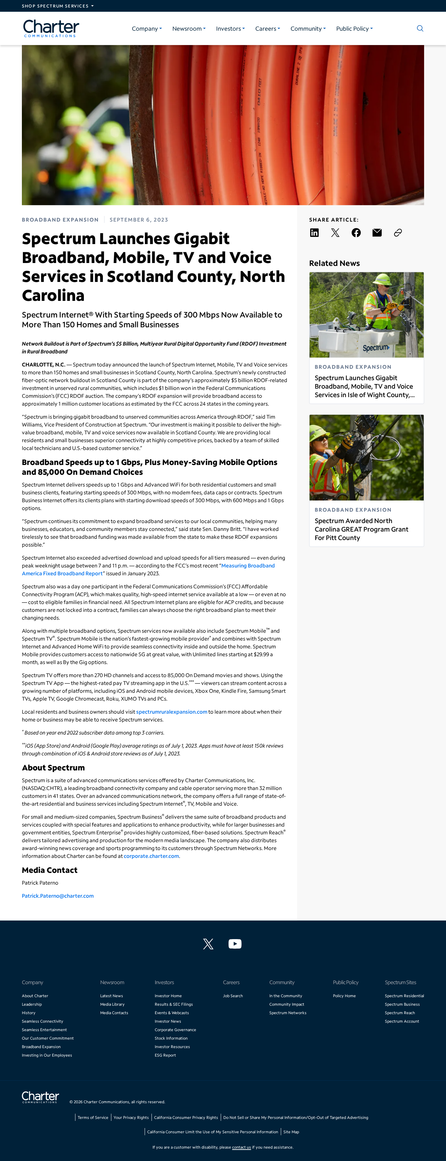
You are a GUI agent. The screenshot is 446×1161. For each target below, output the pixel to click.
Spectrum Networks (288, 1012)
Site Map (291, 1131)
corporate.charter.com (151, 855)
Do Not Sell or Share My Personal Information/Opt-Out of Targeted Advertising (295, 1117)
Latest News (111, 995)
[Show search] (419, 28)
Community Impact (286, 1004)
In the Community (285, 995)
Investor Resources (172, 1046)
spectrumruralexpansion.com (171, 711)
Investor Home (168, 995)
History (29, 1012)
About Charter (35, 995)
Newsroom (187, 28)
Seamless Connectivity (42, 1021)
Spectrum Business (402, 1004)
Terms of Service (93, 1117)
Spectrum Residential (404, 995)
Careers (265, 28)
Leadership (32, 1004)
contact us (241, 1147)
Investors (228, 28)
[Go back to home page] (40, 1098)
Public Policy (352, 28)
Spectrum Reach (400, 1012)
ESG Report (165, 1055)
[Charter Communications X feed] (209, 944)
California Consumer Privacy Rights (186, 1117)
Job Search (233, 995)
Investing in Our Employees (47, 1055)
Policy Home (344, 995)
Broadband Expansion (41, 1046)
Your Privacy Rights (131, 1117)
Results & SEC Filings (174, 1004)
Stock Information (171, 1038)
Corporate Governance (175, 1029)
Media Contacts (114, 1012)
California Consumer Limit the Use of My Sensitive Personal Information (212, 1131)
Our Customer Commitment (48, 1038)
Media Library (112, 1004)
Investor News (168, 1021)
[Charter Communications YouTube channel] (236, 944)
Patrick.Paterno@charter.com (58, 895)
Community (306, 28)
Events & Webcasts (172, 1012)
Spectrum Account (402, 1021)
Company (145, 28)
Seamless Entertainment (44, 1029)
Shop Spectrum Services (55, 5)
